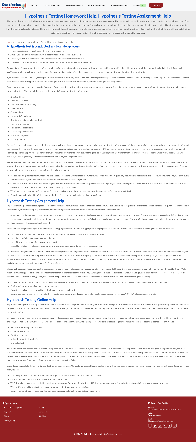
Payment (7, 412)
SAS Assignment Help (52, 5)
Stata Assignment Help (119, 5)
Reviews (139, 5)
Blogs (6, 416)
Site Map (42, 416)
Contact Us (43, 412)
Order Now (156, 5)
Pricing (41, 407)
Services (34, 5)
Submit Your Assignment (13, 407)
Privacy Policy (9, 420)
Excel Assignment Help (96, 5)
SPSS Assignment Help (74, 5)
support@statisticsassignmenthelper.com (162, 421)
